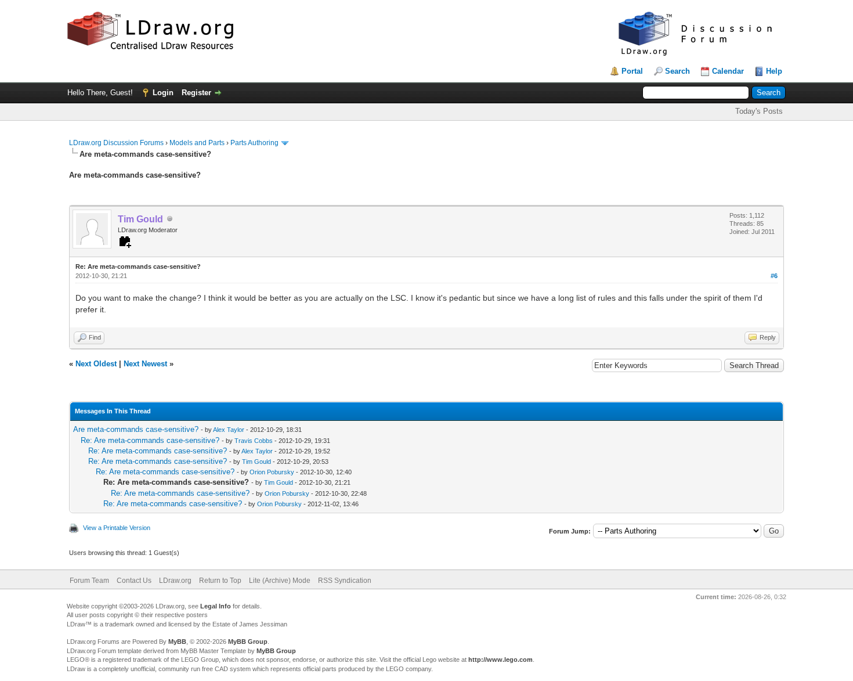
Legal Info (215, 606)
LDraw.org (175, 580)
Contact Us (134, 580)
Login (163, 92)
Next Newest (145, 363)
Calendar (728, 71)
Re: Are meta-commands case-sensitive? (150, 440)
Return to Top (220, 580)
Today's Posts (759, 111)
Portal (632, 71)
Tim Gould (256, 461)
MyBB (177, 641)
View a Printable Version (116, 527)
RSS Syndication (344, 580)
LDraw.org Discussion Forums (116, 143)
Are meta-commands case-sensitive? (135, 429)
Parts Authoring (254, 143)
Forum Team (89, 580)
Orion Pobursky (272, 472)
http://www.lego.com (500, 659)
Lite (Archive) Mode (279, 580)
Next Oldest (96, 363)
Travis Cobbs (253, 440)
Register (196, 92)
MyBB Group (248, 641)
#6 (774, 275)
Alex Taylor (228, 429)
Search (677, 71)
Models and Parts (197, 143)
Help (774, 71)
